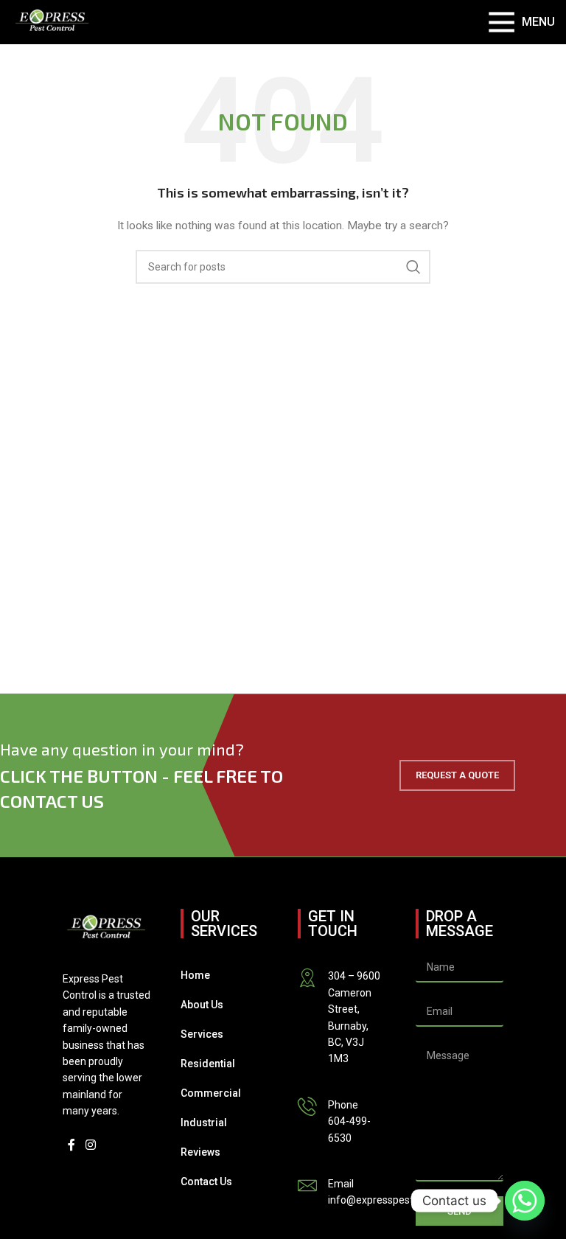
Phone (343, 1105)
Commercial (211, 1093)
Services (202, 1034)
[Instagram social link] (90, 1145)
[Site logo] (52, 21)
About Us (202, 1005)
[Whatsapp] (525, 1201)
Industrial (204, 1122)
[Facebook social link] (71, 1145)
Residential (208, 1063)
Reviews (200, 1152)
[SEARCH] (413, 267)
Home (195, 975)
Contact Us (206, 1181)
